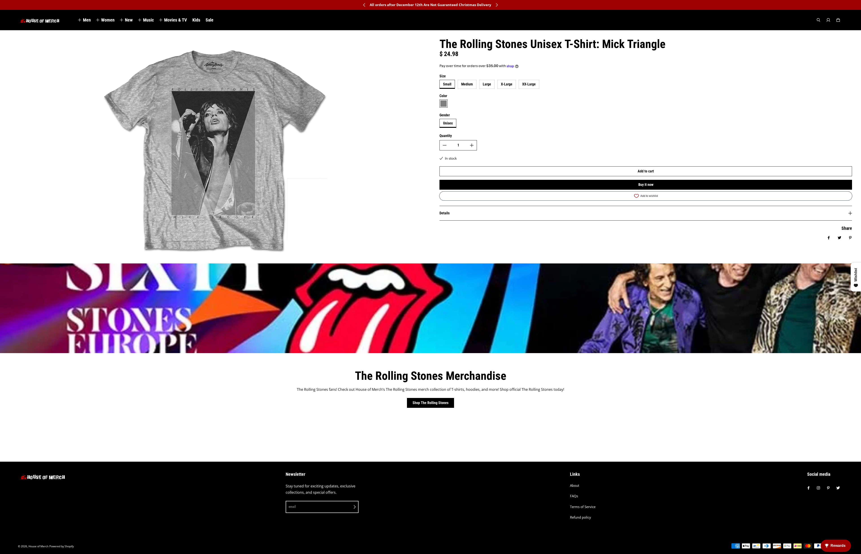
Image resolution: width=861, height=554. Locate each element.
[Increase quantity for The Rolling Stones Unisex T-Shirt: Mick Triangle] (472, 145)
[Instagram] (818, 488)
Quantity (445, 136)
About (574, 485)
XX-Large (529, 84)
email (292, 507)
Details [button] (444, 213)
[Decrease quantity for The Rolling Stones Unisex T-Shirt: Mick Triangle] (445, 145)
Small (447, 84)
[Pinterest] (828, 488)
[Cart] (838, 20)
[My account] (828, 20)
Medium (467, 84)
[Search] (818, 20)
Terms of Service (583, 506)
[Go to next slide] (496, 5)
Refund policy (580, 517)
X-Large (506, 84)
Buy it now (645, 184)
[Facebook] (808, 488)
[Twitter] (838, 488)
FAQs (574, 496)
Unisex (448, 123)
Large (487, 84)
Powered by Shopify (61, 546)
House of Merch (38, 546)
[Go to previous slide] (364, 5)
